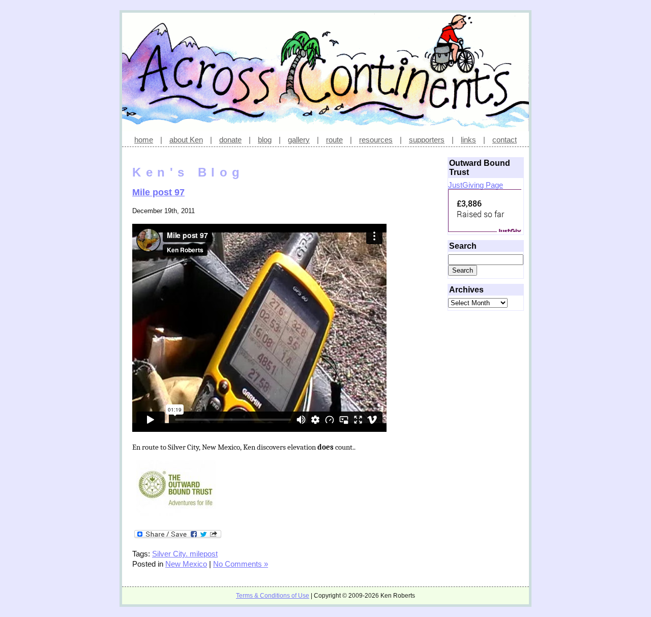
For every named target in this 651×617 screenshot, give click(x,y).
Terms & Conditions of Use (272, 595)
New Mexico (186, 564)
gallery (299, 139)
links (468, 139)
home (143, 139)
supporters (427, 139)
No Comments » (240, 564)
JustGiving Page (475, 185)
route (334, 139)
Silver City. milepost (185, 553)
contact (504, 139)
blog (265, 139)
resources (376, 139)
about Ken (186, 139)
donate (230, 139)
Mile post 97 (158, 192)
